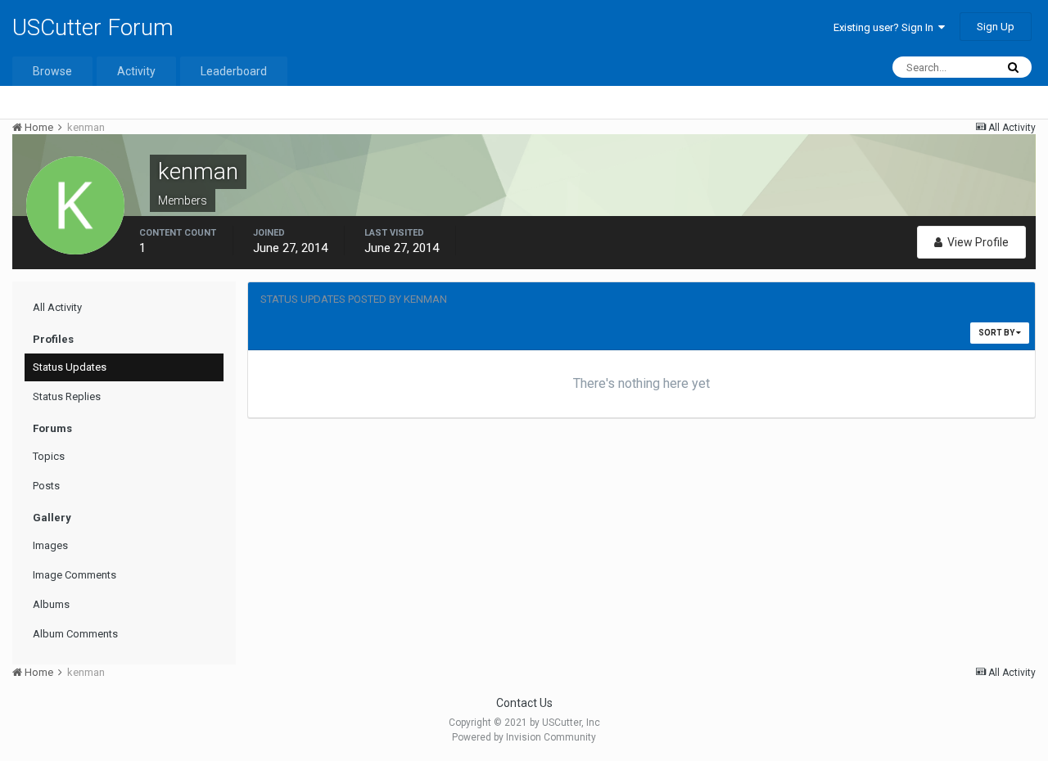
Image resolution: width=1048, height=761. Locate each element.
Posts (46, 486)
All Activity (57, 307)
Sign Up (995, 26)
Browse (52, 71)
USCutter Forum (93, 27)
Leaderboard (234, 71)
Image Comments (74, 575)
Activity (136, 71)
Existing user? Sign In (885, 27)
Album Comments (75, 634)
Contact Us (524, 702)
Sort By (997, 332)
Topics (49, 456)
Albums (51, 604)
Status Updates (69, 367)
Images (50, 545)
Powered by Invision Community (524, 737)
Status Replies (67, 396)
